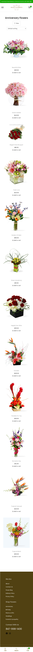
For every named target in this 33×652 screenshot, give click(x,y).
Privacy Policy (10, 596)
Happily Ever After (16, 325)
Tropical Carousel (16, 506)
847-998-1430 (28, 1)
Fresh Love (16, 190)
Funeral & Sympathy (12, 619)
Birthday (8, 610)
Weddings (9, 616)
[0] (29, 7)
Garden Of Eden (16, 235)
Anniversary (9, 606)
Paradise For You (16, 416)
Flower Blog (9, 590)
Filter (17, 23)
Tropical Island (16, 551)
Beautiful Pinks (16, 67)
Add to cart (17, 73)
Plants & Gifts (10, 613)
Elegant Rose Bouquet (16, 145)
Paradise (16, 371)
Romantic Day (16, 461)
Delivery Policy (10, 593)
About (7, 584)
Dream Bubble (16, 113)
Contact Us (9, 587)
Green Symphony (16, 280)
